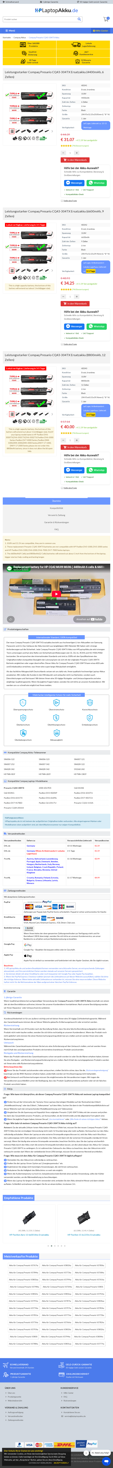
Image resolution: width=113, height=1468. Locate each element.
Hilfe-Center (101, 30)
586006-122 (9, 759)
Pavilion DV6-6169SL (48, 798)
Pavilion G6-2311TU (47, 803)
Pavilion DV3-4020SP (48, 793)
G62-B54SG (9, 793)
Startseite (7, 37)
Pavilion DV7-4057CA (83, 798)
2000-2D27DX (45, 788)
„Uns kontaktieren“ (57, 1119)
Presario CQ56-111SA (83, 803)
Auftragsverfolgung (15, 1412)
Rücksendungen (70, 1401)
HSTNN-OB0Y (80, 774)
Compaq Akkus (20, 37)
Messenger (76, 183)
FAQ (65, 1397)
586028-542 (44, 769)
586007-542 (44, 764)
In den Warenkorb (77, 159)
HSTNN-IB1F (9, 774)
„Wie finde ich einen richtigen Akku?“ (85, 1119)
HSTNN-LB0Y (45, 774)
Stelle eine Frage (70, 201)
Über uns (11, 1393)
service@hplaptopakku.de (75, 1416)
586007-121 (79, 759)
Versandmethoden (15, 1416)
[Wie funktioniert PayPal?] (87, 1448)
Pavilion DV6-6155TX (13, 798)
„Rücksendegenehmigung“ (97, 1070)
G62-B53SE (79, 788)
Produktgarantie (14, 1397)
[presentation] (56, 500)
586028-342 (9, 769)
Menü (11, 30)
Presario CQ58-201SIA (14, 808)
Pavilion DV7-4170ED (13, 803)
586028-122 (79, 764)
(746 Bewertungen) (80, 146)
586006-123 (44, 759)
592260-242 (79, 769)
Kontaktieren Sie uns (72, 1412)
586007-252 (9, 764)
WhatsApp (99, 183)
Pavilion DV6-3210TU (83, 793)
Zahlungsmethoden (15, 1420)
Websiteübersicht (15, 1401)
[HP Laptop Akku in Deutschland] (56, 13)
